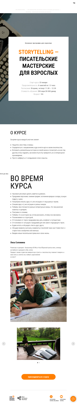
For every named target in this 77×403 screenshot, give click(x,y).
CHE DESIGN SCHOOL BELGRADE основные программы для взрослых (43, 9)
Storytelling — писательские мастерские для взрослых (38, 12)
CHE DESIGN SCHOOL (20, 9)
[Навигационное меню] (74, 3)
